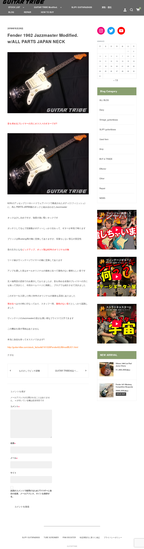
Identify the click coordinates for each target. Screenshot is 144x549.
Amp (101, 149)
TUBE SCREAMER (51, 537)
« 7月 (115, 80)
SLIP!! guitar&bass (107, 129)
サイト (13, 472)
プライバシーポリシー (113, 537)
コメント (14, 406)
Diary (101, 109)
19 (111, 66)
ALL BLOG (104, 100)
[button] (131, 9)
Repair (102, 188)
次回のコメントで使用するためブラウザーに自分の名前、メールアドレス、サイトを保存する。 (31, 493)
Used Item (104, 139)
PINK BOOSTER (69, 537)
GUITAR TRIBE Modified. (46, 7)
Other (101, 178)
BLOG (11, 12)
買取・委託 (107, 7)
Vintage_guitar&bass (108, 119)
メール (13, 457)
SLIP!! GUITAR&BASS (81, 7)
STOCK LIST (14, 7)
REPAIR (27, 12)
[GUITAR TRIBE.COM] (24, 2)
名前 (12, 443)
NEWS (102, 198)
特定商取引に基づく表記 (90, 537)
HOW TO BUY (47, 12)
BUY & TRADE (105, 158)
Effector (102, 168)
